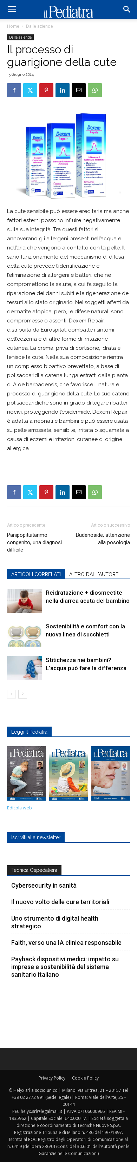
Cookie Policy (85, 1078)
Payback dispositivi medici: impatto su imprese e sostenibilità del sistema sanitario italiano (65, 966)
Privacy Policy (52, 1078)
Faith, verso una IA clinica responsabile (66, 942)
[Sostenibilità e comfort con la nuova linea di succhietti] (24, 634)
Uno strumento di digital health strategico (54, 922)
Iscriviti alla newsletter (35, 837)
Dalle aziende (39, 26)
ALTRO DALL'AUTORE (93, 574)
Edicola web (19, 808)
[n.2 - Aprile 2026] (68, 775)
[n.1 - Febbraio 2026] (110, 775)
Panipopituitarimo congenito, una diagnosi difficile (34, 542)
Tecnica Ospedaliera (34, 870)
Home (13, 26)
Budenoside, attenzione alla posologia (103, 539)
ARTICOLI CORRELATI (36, 574)
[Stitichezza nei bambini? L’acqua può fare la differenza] (24, 668)
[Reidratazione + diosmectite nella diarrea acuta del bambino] (24, 601)
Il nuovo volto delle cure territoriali (61, 902)
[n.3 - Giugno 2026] (26, 775)
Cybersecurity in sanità (44, 885)
